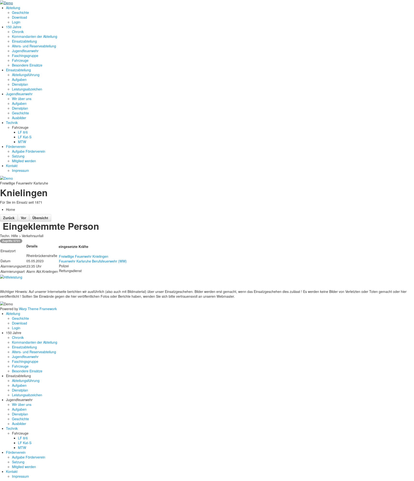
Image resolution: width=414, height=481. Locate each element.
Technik (12, 122)
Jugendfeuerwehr (25, 50)
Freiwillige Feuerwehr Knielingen (83, 256)
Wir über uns (21, 98)
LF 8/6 (23, 132)
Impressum (20, 170)
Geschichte (20, 12)
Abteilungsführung (26, 74)
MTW (22, 141)
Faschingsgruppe (25, 55)
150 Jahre (13, 26)
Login (16, 22)
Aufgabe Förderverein (28, 151)
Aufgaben (19, 79)
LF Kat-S (24, 136)
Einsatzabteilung (24, 41)
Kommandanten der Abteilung (34, 36)
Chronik (18, 31)
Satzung (18, 156)
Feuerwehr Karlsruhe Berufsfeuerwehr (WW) (93, 261)
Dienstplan (20, 84)
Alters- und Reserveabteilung (34, 46)
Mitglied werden (24, 160)
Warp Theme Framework (38, 308)
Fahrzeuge (20, 60)
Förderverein (16, 146)
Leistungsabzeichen (27, 89)
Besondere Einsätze (27, 65)
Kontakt (11, 165)
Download (19, 17)
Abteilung (13, 7)
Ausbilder (19, 117)
